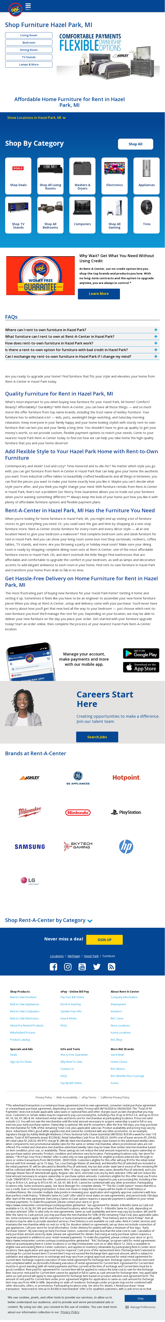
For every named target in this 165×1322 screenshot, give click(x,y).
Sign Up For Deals (21, 1062)
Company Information (124, 997)
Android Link (141, 655)
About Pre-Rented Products (26, 1025)
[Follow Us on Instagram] (68, 971)
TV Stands (29, 57)
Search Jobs (97, 737)
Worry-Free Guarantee (74, 1055)
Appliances (147, 185)
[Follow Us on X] (97, 971)
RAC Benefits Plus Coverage (127, 1076)
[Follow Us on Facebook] (53, 971)
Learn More (99, 293)
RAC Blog (116, 1040)
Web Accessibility (66, 1097)
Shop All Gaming (115, 225)
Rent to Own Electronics (24, 1018)
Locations (57, 956)
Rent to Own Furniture (23, 997)
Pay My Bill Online (71, 1083)
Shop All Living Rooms (50, 186)
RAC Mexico (118, 1069)
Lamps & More (29, 64)
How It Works (69, 1018)
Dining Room (29, 50)
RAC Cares (117, 1018)
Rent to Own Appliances (24, 1004)
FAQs (64, 1025)
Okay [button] (140, 1298)
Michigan (74, 956)
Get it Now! (117, 1055)
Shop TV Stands (18, 225)
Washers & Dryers (82, 186)
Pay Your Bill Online (72, 997)
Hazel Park (91, 956)
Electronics (114, 185)
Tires (146, 224)
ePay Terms (89, 1097)
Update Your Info (71, 1011)
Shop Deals (18, 185)
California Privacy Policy (115, 1097)
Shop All (135, 144)
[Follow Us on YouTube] (82, 971)
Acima (114, 1083)
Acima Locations (121, 1032)
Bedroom (29, 42)
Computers (82, 224)
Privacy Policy (70, 1312)
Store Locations (120, 1025)
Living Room (28, 35)
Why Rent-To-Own (71, 1062)
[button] (140, 1307)
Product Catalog (20, 1040)
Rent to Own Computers (24, 1011)
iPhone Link (141, 668)
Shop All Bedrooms (50, 225)
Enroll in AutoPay (71, 1004)
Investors (116, 1011)
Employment (118, 1004)
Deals (13, 1055)
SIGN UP (105, 939)
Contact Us (67, 1069)
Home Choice (119, 1062)
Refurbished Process (22, 1032)
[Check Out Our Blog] (111, 971)
